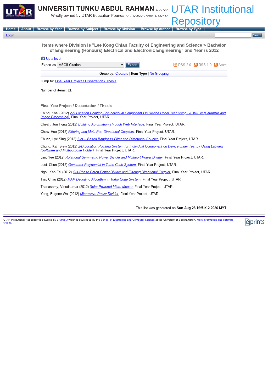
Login (10, 35)
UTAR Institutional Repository (212, 15)
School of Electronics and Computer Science (128, 219)
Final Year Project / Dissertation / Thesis (85, 81)
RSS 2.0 (184, 65)
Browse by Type (188, 29)
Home (10, 29)
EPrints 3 (62, 219)
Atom (223, 65)
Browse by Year (49, 29)
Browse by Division (119, 29)
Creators (121, 73)
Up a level (53, 59)
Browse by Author (155, 29)
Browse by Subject (83, 29)
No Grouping (159, 73)
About (26, 29)
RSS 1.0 (205, 65)
